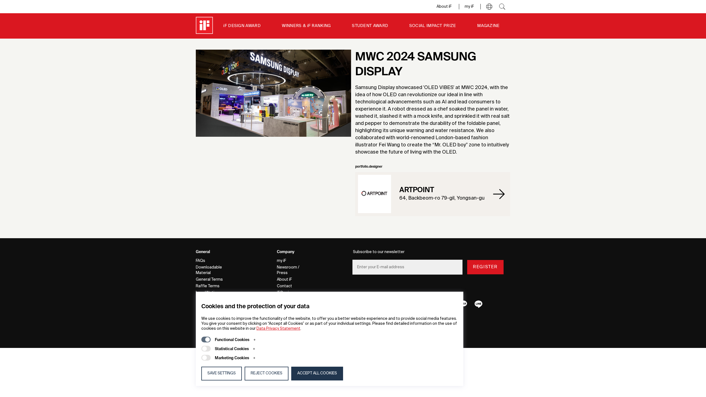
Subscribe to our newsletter (379, 252)
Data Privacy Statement (278, 329)
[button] (489, 6)
